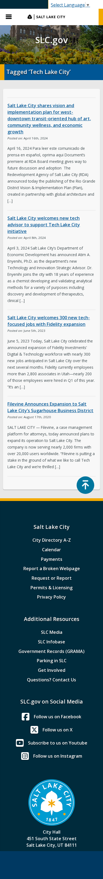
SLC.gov (60, 17)
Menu (11, 17)
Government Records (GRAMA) (51, 651)
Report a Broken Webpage (51, 569)
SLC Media (51, 632)
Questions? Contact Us (51, 680)
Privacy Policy (51, 597)
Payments (51, 559)
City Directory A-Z (51, 540)
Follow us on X (58, 730)
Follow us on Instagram (57, 756)
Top (85, 485)
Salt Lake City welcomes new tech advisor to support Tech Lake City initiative (43, 224)
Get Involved (51, 670)
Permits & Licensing (51, 588)
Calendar (51, 550)
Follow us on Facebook (57, 717)
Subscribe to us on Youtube (57, 743)
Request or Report (52, 578)
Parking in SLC (51, 661)
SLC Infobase (51, 642)
